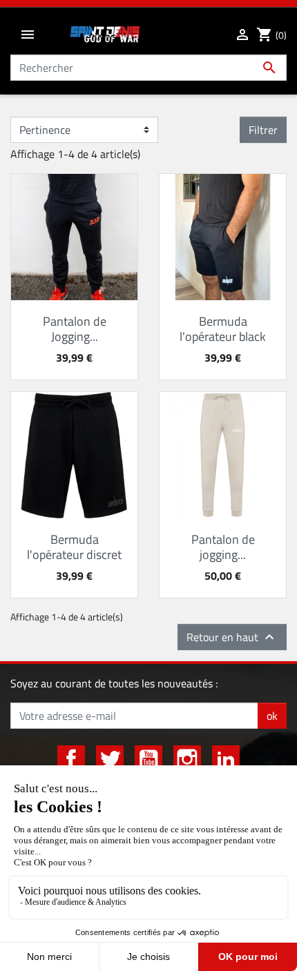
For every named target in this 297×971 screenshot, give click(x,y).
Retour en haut (232, 637)
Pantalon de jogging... (223, 547)
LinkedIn (226, 759)
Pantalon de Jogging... (74, 329)
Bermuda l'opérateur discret (74, 547)
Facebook (71, 759)
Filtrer (263, 129)
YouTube (148, 759)
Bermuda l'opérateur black (223, 329)
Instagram (187, 759)
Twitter (110, 759)
